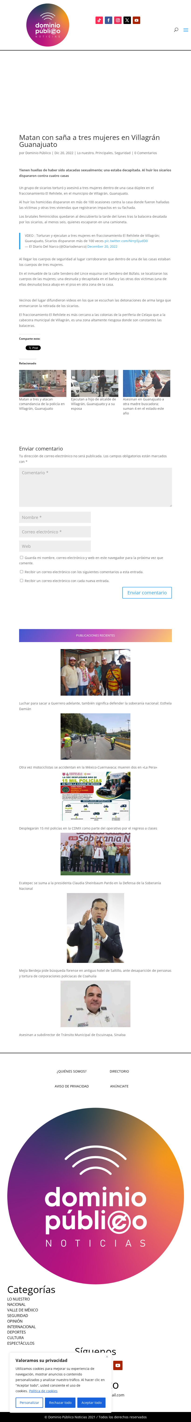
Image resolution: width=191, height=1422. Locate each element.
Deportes (16, 1332)
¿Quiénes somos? (71, 1071)
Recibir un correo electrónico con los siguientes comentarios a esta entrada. (84, 572)
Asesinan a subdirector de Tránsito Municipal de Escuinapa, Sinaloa (72, 1035)
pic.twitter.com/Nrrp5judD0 (126, 241)
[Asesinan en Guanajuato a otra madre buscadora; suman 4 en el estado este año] (146, 383)
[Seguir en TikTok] (99, 20)
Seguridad (123, 153)
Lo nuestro (85, 153)
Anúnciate (119, 1086)
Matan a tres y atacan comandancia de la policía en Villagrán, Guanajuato (42, 404)
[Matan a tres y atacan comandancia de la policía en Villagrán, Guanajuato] (42, 383)
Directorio (119, 1071)
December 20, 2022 (102, 246)
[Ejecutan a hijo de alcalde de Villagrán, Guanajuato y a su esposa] (94, 383)
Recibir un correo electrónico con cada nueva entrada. (67, 581)
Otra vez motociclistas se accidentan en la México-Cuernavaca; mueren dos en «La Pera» (88, 767)
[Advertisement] (95, 85)
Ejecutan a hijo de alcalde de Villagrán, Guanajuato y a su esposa (93, 404)
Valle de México (22, 1310)
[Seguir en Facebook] (108, 20)
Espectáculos (20, 1343)
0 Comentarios (145, 153)
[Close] (107, 1356)
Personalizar (29, 1402)
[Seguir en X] (127, 20)
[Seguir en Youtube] (136, 20)
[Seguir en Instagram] (118, 20)
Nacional (16, 1304)
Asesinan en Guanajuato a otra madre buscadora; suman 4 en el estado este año (143, 406)
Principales (104, 153)
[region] (60, 1383)
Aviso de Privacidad (72, 1086)
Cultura (15, 1337)
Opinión (15, 1321)
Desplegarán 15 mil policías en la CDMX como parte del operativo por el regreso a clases (88, 828)
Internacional (21, 1326)
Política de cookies (43, 1391)
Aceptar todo (92, 1402)
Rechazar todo (60, 1402)
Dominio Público (38, 153)
